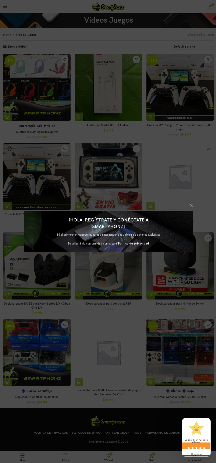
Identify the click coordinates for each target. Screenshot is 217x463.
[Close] (191, 205)
